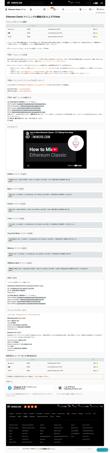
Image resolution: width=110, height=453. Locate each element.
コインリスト (95, 406)
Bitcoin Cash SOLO (88, 428)
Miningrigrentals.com (22, 314)
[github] (32, 406)
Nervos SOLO (86, 425)
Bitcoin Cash (74, 428)
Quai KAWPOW (75, 433)
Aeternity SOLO (58, 439)
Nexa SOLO (25, 436)
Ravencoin (43, 428)
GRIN (41, 433)
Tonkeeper (42, 71)
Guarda (51, 68)
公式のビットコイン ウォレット (38, 68)
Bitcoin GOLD (12, 442)
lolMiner (21, 91)
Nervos (73, 425)
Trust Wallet (31, 73)
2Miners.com (16, 448)
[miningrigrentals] (51, 448)
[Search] (51, 3)
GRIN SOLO (57, 433)
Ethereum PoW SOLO (28, 425)
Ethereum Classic (14, 428)
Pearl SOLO (86, 436)
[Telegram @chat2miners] (35, 406)
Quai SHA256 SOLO (88, 430)
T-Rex (20, 89)
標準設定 (37, 376)
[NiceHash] (41, 448)
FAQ (101, 406)
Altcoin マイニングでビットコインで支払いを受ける (52, 61)
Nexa (10, 436)
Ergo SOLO (25, 433)
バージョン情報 (84, 406)
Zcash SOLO (25, 439)
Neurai (42, 430)
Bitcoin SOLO (86, 439)
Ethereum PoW (13, 425)
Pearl (72, 436)
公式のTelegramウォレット (27, 71)
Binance (69, 68)
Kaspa (10, 430)
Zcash (10, 439)
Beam (41, 442)
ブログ (71, 2)
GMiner (28, 89)
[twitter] (25, 406)
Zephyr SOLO (57, 425)
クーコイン (87, 73)
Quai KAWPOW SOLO (88, 433)
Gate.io (96, 68)
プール (77, 2)
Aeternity (42, 439)
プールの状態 (62, 406)
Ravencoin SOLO (58, 428)
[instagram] (29, 406)
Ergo (10, 433)
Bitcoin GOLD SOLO (27, 442)
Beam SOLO (57, 442)
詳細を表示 (54, 44)
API (70, 406)
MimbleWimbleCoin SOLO (61, 436)
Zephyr (42, 425)
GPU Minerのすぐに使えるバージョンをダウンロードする (34, 85)
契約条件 (89, 448)
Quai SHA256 (74, 430)
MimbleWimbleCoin (45, 436)
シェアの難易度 (31, 25)
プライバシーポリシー (81, 448)
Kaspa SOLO (25, 430)
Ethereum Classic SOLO (28, 428)
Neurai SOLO (57, 430)
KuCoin (13, 70)
